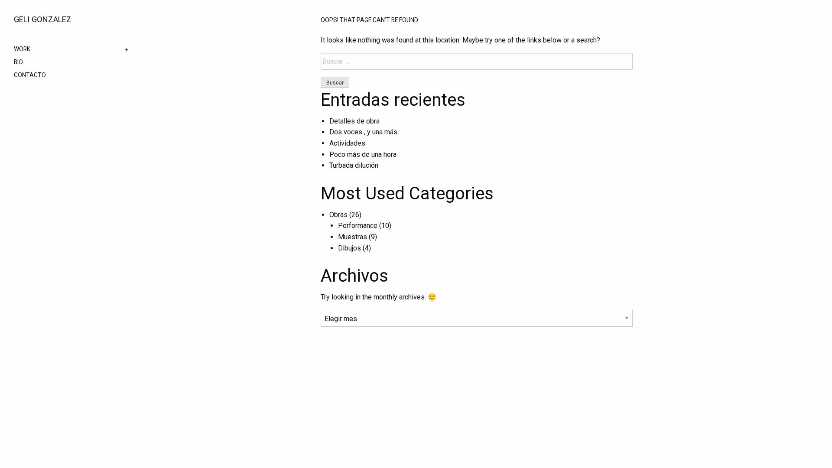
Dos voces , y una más (363, 132)
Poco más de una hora (362, 154)
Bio (18, 62)
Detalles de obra (354, 121)
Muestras (352, 237)
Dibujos (349, 248)
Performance (357, 225)
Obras (338, 215)
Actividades (347, 143)
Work (22, 49)
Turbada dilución (353, 165)
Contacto (30, 75)
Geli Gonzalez (43, 19)
